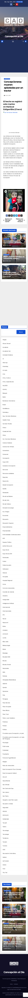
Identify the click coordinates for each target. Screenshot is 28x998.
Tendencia (5, 838)
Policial (5, 725)
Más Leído (5, 641)
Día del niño (6, 500)
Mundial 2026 (6, 657)
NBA (4, 672)
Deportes (5, 477)
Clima (4, 435)
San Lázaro (6, 792)
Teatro (4, 826)
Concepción (7, 78)
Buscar (4, 327)
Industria (5, 595)
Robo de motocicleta (8, 765)
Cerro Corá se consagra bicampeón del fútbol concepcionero (13, 927)
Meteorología (6, 645)
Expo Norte (6, 550)
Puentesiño (6, 754)
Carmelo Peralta (7, 423)
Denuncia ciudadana (8, 473)
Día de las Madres (8, 496)
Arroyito (5, 370)
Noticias (5, 676)
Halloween (6, 569)
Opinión (5, 687)
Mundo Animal (7, 664)
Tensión (5, 842)
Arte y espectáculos (8, 381)
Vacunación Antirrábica (9, 853)
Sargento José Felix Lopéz (10, 800)
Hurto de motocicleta (8, 588)
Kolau (4, 626)
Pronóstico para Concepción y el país (13, 733)
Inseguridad (6, 599)
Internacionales (7, 611)
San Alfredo (6, 784)
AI (3, 358)
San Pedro (6, 796)
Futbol (4, 561)
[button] (23, 41)
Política (5, 729)
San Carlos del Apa (8, 788)
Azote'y (5, 389)
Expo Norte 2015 (7, 553)
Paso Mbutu (6, 710)
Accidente (5, 347)
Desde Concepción (8, 485)
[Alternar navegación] (13, 41)
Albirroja (5, 362)
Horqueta (5, 576)
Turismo (5, 845)
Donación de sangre (8, 508)
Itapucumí (5, 622)
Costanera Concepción (9, 466)
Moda (4, 649)
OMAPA (5, 683)
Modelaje (5, 653)
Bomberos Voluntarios (9, 401)
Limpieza (5, 630)
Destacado (5, 492)
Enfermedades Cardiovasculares (12, 534)
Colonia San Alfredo (8, 446)
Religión (5, 761)
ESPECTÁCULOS (7, 546)
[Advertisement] (14, 58)
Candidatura (6, 408)
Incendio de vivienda (8, 592)
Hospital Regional (7, 580)
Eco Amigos (6, 511)
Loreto (4, 638)
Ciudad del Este (7, 431)
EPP (4, 538)
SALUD (5, 777)
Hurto (4, 584)
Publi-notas (6, 746)
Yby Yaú (5, 872)
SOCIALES (6, 815)
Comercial (5, 454)
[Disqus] (14, 303)
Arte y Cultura (7, 378)
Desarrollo (5, 481)
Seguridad (5, 807)
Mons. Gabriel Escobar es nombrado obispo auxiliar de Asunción (13, 258)
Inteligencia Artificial (8, 603)
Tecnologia (6, 830)
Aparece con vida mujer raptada (8, 220)
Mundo (5, 660)
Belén (4, 397)
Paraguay (5, 699)
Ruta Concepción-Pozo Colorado (12, 769)
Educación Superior (8, 523)
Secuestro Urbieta (8, 803)
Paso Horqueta (7, 706)
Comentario (6, 450)
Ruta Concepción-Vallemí (10, 773)
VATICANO (6, 861)
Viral (4, 868)
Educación (5, 519)
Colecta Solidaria (7, 443)
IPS (4, 615)
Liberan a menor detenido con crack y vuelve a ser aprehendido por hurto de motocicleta (14, 993)
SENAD (5, 811)
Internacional (6, 607)
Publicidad (5, 750)
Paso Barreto (6, 702)
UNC (4, 849)
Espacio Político (7, 542)
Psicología (5, 742)
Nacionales (6, 668)
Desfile (4, 488)
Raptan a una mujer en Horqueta (19, 220)
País (4, 695)
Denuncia (5, 469)
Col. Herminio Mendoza (9, 439)
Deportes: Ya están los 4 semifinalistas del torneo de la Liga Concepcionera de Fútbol (14, 988)
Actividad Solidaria (8, 355)
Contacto (16, 984)
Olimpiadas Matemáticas (9, 680)
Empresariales (6, 530)
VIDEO (4, 865)
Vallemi (4, 857)
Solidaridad (6, 819)
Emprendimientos (7, 527)
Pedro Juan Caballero (9, 718)
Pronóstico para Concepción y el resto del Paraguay (13, 737)
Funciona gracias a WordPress (10, 978)
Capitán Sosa (6, 420)
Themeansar (14, 980)
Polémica (5, 722)
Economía (5, 515)
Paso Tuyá (6, 714)
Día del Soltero (7, 504)
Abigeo (4, 339)
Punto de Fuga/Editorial (9, 758)
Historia (5, 573)
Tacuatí (5, 823)
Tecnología (6, 834)
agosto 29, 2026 (9, 897)
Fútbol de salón (7, 565)
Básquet (5, 393)
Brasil (4, 404)
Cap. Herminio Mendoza (9, 416)
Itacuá (4, 618)
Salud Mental (6, 781)
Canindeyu (5, 412)
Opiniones (5, 691)
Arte (4, 374)
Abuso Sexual (6, 343)
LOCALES (5, 634)
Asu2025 (5, 385)
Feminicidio (6, 557)
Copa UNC (6, 462)
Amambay (5, 366)
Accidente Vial (6, 351)
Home (11, 984)
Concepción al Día (14, 36)
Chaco (4, 427)
